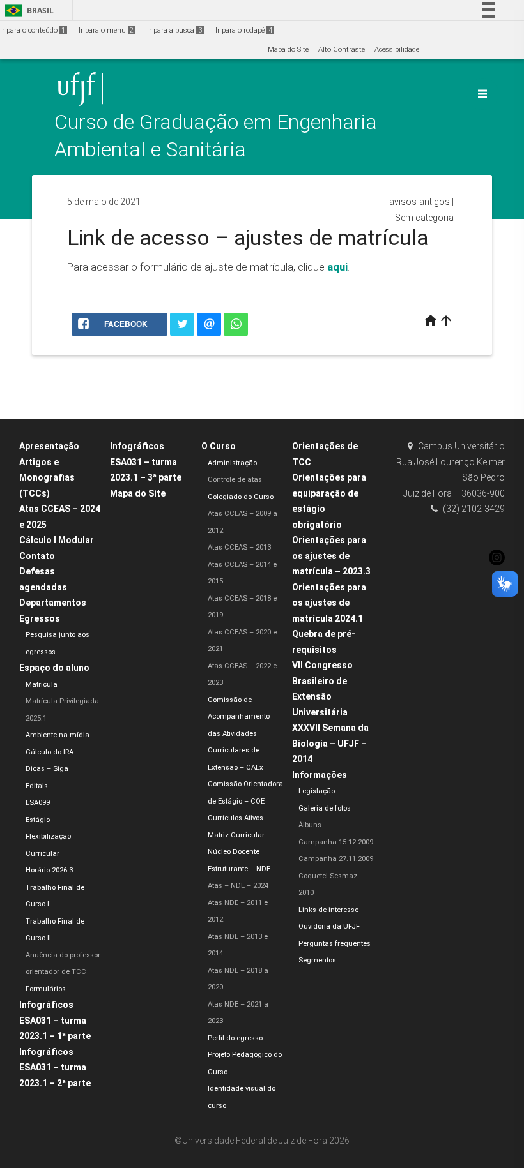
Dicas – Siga (47, 769)
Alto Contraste (341, 49)
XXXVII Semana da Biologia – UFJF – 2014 (330, 743)
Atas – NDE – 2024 (238, 885)
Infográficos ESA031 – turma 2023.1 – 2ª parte (55, 1067)
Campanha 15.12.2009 (335, 842)
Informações (319, 775)
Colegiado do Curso (241, 497)
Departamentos (52, 602)
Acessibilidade (396, 49)
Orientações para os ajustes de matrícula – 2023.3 (331, 555)
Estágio (38, 820)
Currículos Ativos (235, 818)
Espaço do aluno (54, 668)
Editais (37, 786)
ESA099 (38, 802)
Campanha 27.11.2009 (335, 859)
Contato (37, 556)
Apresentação (49, 446)
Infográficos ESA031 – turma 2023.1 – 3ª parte (145, 462)
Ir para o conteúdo (32, 30)
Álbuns (309, 825)
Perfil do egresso (235, 1038)
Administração (232, 463)
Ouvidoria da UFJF (329, 926)
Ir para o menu (106, 30)
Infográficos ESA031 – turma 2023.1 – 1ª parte (55, 1020)
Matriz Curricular (236, 835)
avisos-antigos (419, 202)
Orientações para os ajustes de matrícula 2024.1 (329, 603)
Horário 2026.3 (49, 870)
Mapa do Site (288, 49)
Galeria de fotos (324, 808)
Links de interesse (328, 910)
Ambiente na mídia (57, 735)
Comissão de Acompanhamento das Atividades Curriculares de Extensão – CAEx (239, 734)
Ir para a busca (174, 30)
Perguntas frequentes (334, 944)
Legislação (316, 791)
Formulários (46, 989)
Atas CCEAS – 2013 (239, 547)
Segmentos (317, 960)
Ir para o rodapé (243, 30)
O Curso (218, 446)
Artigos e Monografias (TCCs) (47, 477)
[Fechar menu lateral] (482, 94)
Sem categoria (424, 218)
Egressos (39, 618)
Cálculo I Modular (56, 540)
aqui (337, 266)
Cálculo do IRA (49, 752)
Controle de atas (235, 479)
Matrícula (42, 684)
